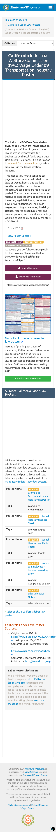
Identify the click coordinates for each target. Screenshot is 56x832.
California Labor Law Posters (24, 24)
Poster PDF (13, 228)
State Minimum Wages (19, 805)
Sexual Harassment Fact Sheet (38, 520)
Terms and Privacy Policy (35, 775)
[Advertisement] (28, 110)
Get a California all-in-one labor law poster (27, 339)
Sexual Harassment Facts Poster (38, 543)
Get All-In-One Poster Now (28, 378)
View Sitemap (31, 772)
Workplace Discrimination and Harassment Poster (39, 496)
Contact (31, 808)
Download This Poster (29, 276)
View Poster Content (18, 235)
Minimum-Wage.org (16, 20)
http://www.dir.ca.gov (37, 661)
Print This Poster (29, 268)
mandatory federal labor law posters (25, 481)
